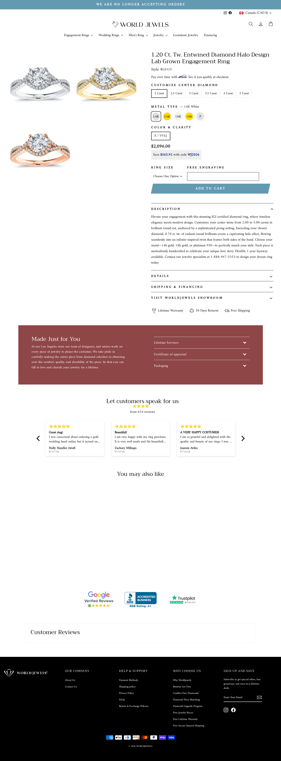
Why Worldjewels (182, 680)
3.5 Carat (211, 93)
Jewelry (159, 35)
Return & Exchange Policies (133, 706)
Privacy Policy (126, 693)
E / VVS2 (160, 136)
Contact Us (71, 686)
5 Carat (244, 93)
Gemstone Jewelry (185, 35)
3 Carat (193, 93)
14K (156, 117)
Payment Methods (128, 680)
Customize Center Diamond (184, 85)
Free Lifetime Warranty (185, 719)
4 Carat (228, 93)
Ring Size (162, 167)
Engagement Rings (77, 35)
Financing (210, 35)
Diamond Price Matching (186, 699)
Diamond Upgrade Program (187, 706)
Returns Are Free (182, 686)
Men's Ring (137, 35)
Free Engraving (206, 167)
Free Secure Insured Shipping (188, 725)
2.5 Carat (176, 93)
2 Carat (159, 93)
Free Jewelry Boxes (183, 712)
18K (178, 117)
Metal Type (175, 107)
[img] (142, 406)
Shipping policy (127, 686)
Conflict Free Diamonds (186, 693)
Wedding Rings (109, 35)
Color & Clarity (171, 127)
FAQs (122, 699)
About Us (70, 680)
